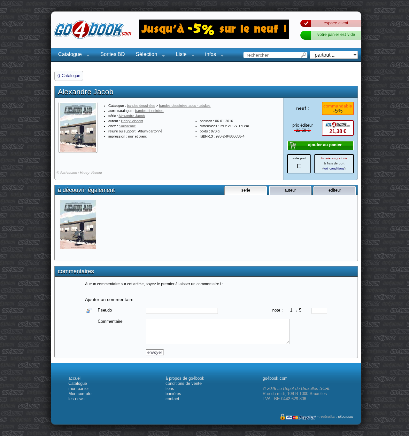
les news (76, 398)
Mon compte (79, 393)
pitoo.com (345, 416)
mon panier (78, 388)
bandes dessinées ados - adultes (185, 105)
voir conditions (333, 168)
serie (245, 190)
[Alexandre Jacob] (78, 127)
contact (172, 398)
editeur (334, 190)
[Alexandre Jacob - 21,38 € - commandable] (78, 224)
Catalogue (68, 55)
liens (170, 388)
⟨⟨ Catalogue (68, 75)
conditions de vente (184, 383)
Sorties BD (112, 54)
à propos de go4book (185, 378)
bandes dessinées (141, 105)
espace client (336, 22)
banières (173, 393)
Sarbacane (127, 126)
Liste (179, 55)
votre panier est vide (336, 34)
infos (208, 55)
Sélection (144, 55)
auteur (290, 190)
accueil (74, 378)
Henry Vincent (132, 121)
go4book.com (275, 378)
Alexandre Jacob (132, 116)
